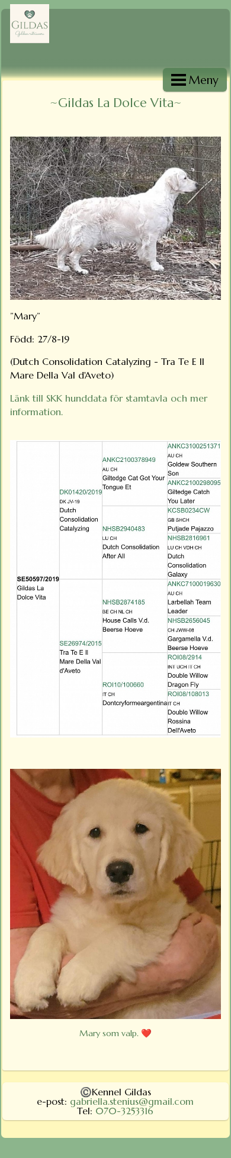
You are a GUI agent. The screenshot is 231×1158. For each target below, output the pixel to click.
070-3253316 (124, 1111)
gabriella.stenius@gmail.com (132, 1101)
